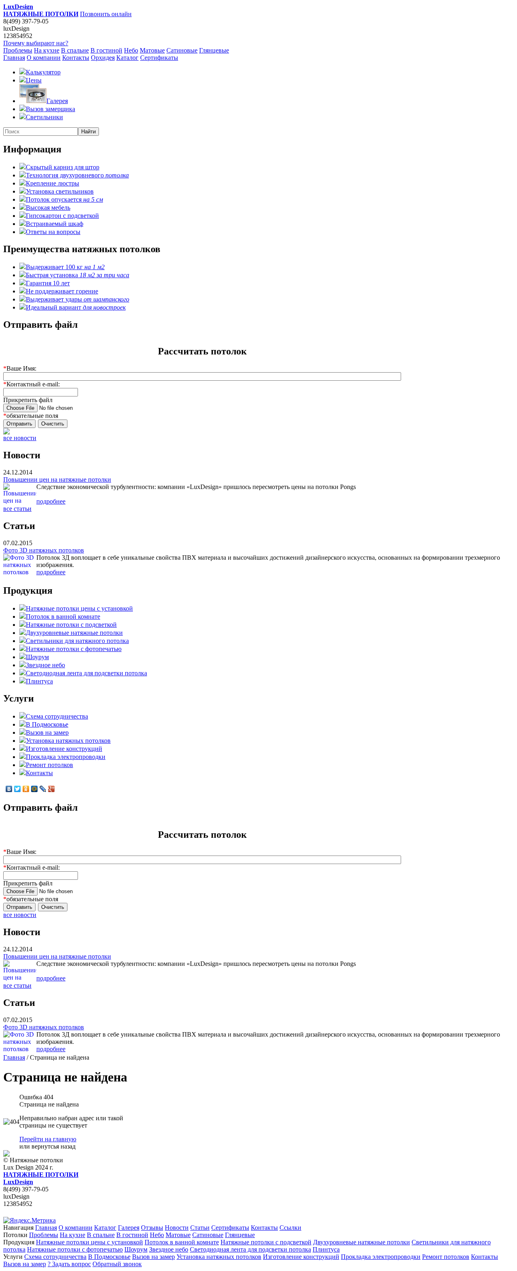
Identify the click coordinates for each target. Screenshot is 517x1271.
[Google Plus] (51, 789)
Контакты (75, 57)
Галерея (57, 100)
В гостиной (106, 50)
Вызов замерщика (50, 108)
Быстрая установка (77, 275)
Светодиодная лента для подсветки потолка (86, 673)
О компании (44, 57)
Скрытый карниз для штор (62, 167)
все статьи (17, 508)
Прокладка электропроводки (65, 756)
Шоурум (37, 656)
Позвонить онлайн (106, 14)
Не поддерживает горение (62, 291)
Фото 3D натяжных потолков (43, 550)
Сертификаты (159, 57)
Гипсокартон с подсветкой (62, 215)
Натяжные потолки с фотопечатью (74, 648)
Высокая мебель (48, 207)
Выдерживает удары (77, 299)
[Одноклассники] (26, 789)
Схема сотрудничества (57, 716)
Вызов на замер (47, 732)
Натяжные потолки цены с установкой (79, 608)
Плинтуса (39, 681)
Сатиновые (182, 50)
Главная (14, 57)
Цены (34, 80)
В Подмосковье (47, 724)
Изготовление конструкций (64, 748)
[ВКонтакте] (9, 789)
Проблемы (17, 50)
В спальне (75, 50)
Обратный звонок (117, 1263)
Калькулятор (43, 72)
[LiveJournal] (43, 789)
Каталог (127, 57)
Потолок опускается (64, 199)
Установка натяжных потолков (68, 740)
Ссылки (290, 1227)
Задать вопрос (69, 1263)
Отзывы (152, 1227)
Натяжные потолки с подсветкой (71, 624)
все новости (19, 437)
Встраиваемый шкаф (54, 223)
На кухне (46, 50)
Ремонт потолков (49, 764)
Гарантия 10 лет (48, 283)
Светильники (44, 117)
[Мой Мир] (34, 789)
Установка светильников (60, 191)
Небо (131, 50)
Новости (177, 1227)
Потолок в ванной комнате (63, 616)
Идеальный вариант (76, 307)
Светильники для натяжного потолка (77, 640)
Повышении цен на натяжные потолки (57, 479)
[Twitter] (17, 789)
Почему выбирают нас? (35, 43)
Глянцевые (214, 50)
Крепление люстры (52, 183)
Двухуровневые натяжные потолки (74, 632)
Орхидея (103, 57)
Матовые (152, 50)
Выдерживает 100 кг (65, 266)
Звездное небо (45, 665)
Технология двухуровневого (77, 175)
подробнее (50, 501)
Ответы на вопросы (53, 231)
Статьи (200, 1227)
